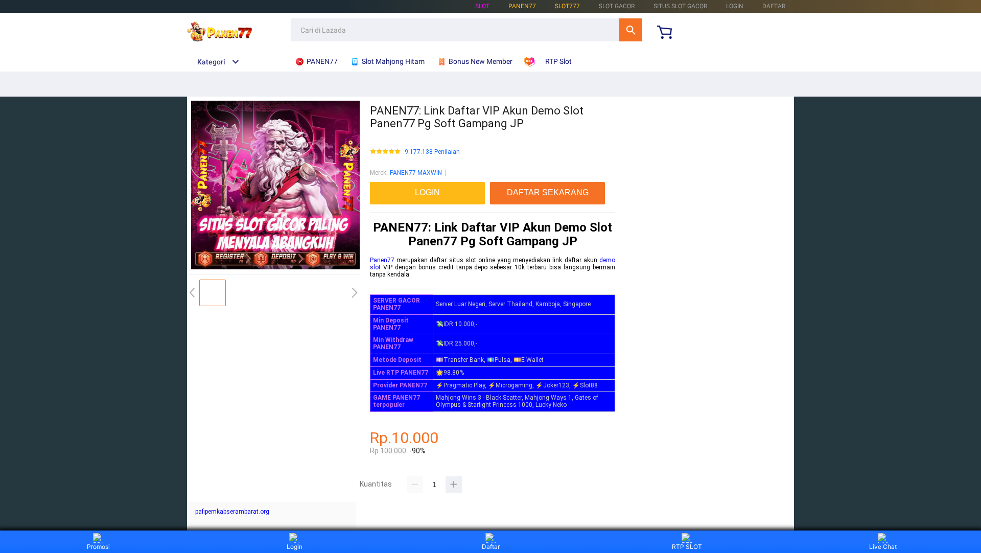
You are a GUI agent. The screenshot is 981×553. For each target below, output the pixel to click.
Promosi (98, 546)
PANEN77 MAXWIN (416, 172)
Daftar (491, 546)
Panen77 (382, 260)
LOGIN (734, 6)
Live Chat (883, 546)
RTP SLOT (687, 546)
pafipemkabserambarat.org (232, 511)
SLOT (482, 6)
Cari (630, 29)
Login (294, 546)
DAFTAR (773, 6)
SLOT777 (567, 6)
